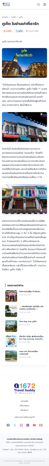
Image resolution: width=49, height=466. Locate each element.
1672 (30, 452)
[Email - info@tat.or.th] (40, 425)
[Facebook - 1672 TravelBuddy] (8, 425)
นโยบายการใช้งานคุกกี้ (24, 417)
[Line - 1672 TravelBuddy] (21, 425)
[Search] (38, 4)
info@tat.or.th (36, 449)
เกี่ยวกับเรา (24, 405)
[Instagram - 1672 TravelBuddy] (27, 425)
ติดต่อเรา (24, 410)
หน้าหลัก (24, 401)
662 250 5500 (16, 449)
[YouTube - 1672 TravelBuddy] (34, 425)
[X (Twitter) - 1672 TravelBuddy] (14, 425)
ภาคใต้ (8, 31)
